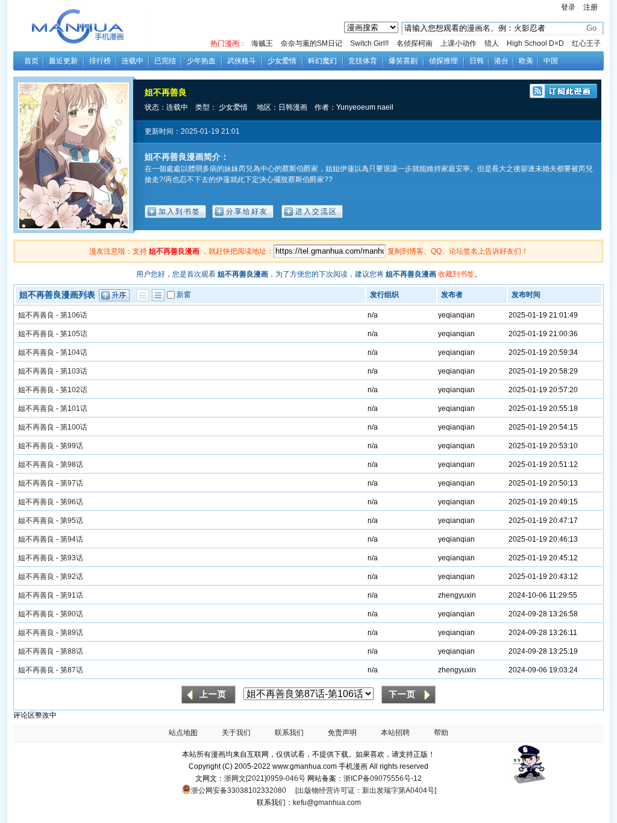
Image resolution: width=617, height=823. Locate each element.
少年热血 (201, 61)
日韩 (476, 61)
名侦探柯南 (414, 43)
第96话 (71, 502)
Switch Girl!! (369, 43)
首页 (31, 61)
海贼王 (262, 43)
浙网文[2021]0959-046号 (264, 778)
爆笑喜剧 (403, 61)
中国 (550, 61)
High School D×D (535, 43)
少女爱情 (282, 61)
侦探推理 (443, 61)
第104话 (73, 352)
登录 (568, 7)
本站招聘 (395, 732)
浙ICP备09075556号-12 (382, 778)
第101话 (73, 408)
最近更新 (63, 61)
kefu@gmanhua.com (327, 802)
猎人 (491, 43)
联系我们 (289, 732)
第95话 (71, 520)
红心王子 (586, 43)
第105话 (73, 334)
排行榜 (100, 61)
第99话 (71, 446)
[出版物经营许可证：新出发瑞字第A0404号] (365, 790)
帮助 (441, 732)
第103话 (73, 371)
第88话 (71, 651)
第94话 (71, 539)
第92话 (71, 576)
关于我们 (236, 732)
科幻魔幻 (322, 61)
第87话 (71, 670)
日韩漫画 (292, 107)
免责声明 (342, 732)
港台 (501, 61)
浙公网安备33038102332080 (238, 790)
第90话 (71, 614)
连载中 (132, 61)
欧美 (526, 61)
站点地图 (183, 732)
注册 (590, 7)
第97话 (71, 483)
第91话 (71, 595)
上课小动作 (458, 43)
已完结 (165, 61)
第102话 (73, 390)
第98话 (71, 464)
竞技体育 (362, 61)
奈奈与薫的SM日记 (311, 43)
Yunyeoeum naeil (364, 107)
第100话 (73, 427)
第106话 (73, 315)
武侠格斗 (241, 61)
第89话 (71, 632)
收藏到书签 (456, 274)
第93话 (71, 558)
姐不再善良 (166, 92)
